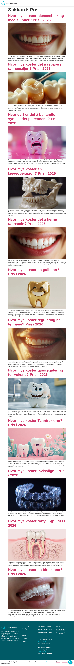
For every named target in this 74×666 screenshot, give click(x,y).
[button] (71, 3)
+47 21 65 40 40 (42, 651)
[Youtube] (61, 630)
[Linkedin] (64, 630)
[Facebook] (57, 630)
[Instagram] (59, 630)
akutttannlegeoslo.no (43, 662)
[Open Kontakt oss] (70, 662)
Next (64, 619)
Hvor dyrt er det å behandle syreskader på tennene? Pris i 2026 (34, 119)
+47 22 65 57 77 (42, 631)
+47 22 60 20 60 (42, 641)
